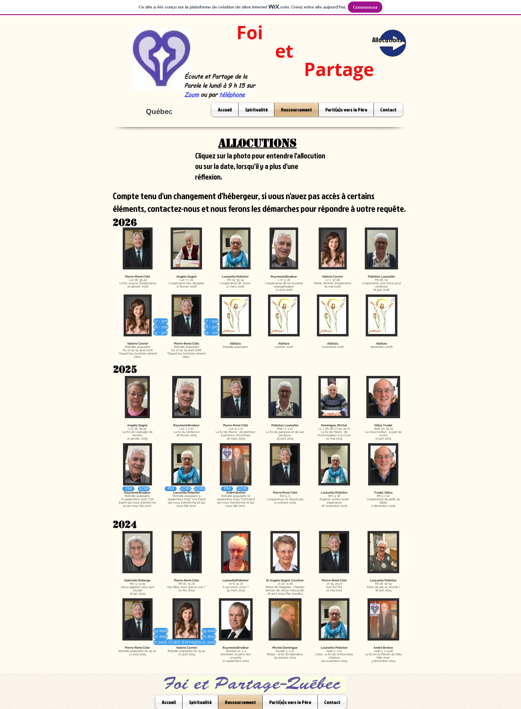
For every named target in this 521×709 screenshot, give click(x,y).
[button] (160, 642)
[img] (137, 327)
